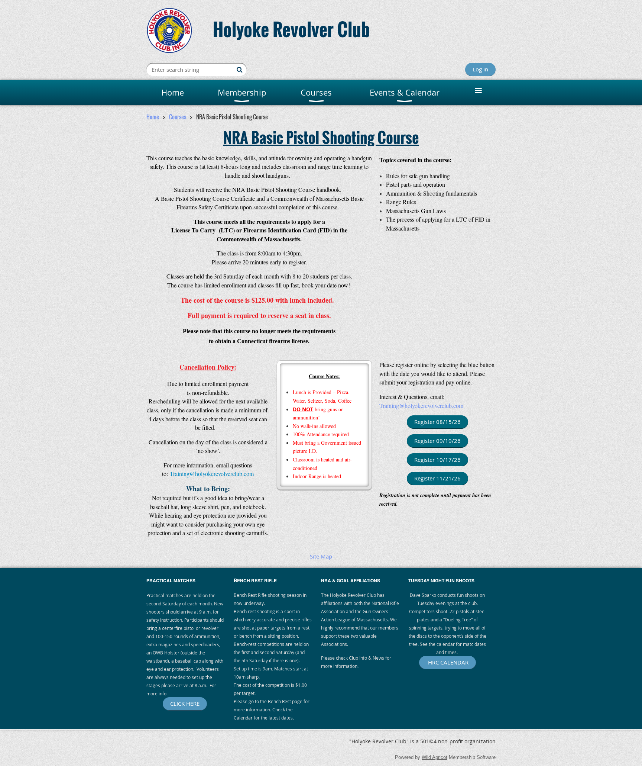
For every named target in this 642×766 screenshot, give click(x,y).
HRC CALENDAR (447, 662)
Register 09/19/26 (437, 440)
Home (152, 117)
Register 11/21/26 (437, 478)
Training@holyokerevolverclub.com (421, 405)
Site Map (321, 556)
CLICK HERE (185, 703)
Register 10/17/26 (437, 459)
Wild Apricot (434, 757)
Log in (480, 69)
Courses (177, 117)
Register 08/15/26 (437, 421)
